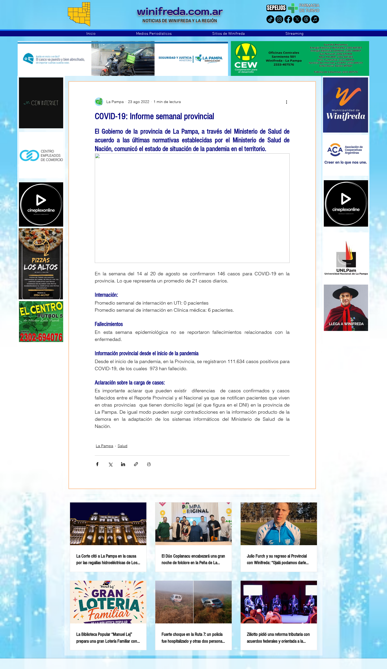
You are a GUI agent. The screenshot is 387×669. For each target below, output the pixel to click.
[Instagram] (279, 19)
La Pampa (104, 445)
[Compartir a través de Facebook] (97, 464)
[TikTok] (270, 19)
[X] (297, 19)
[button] (154, 33)
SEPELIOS (276, 8)
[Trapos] (306, 19)
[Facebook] (288, 19)
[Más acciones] (286, 102)
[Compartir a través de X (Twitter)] (110, 464)
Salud (122, 445)
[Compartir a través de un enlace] (135, 464)
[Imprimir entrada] (148, 464)
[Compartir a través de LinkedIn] (123, 464)
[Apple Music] (315, 19)
